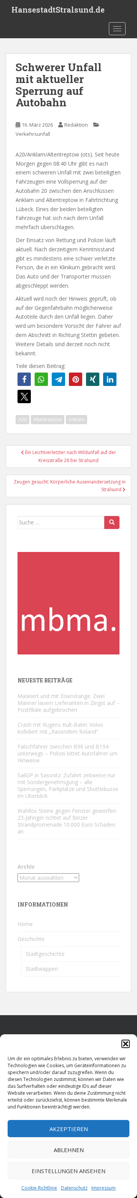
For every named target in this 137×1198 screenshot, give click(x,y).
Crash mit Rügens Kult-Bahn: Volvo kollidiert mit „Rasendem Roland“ (60, 728)
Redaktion (76, 124)
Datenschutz (74, 1188)
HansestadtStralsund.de (58, 10)
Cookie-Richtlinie (39, 1188)
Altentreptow (47, 419)
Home (25, 924)
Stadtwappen (41, 968)
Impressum (103, 1188)
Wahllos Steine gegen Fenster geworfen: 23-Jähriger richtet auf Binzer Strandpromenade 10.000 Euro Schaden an (67, 821)
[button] (125, 1044)
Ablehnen (69, 1150)
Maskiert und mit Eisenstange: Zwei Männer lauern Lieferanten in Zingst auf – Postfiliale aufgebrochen (68, 702)
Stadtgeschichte (45, 953)
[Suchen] (111, 522)
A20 (22, 419)
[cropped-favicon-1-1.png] (68, 602)
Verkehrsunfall (33, 133)
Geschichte (31, 938)
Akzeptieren (68, 1129)
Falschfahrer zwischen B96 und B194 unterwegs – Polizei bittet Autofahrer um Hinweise (68, 753)
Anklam (76, 419)
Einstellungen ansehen (68, 1171)
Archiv (26, 866)
